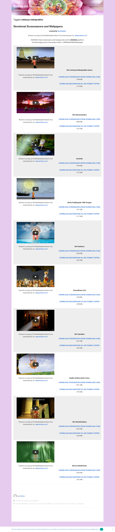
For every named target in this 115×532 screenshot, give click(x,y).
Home (73, 5)
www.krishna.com (81, 35)
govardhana (57, 504)
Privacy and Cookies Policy (93, 5)
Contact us (80, 5)
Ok (101, 529)
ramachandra (80, 504)
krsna (68, 504)
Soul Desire (62, 31)
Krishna (22, 496)
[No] (113, 529)
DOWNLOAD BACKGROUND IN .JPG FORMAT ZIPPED (79, 84)
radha (73, 504)
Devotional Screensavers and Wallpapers (38, 26)
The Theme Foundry (40, 526)
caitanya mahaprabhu (21, 504)
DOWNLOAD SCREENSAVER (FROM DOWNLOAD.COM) (79, 77)
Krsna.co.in (22, 6)
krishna (64, 504)
